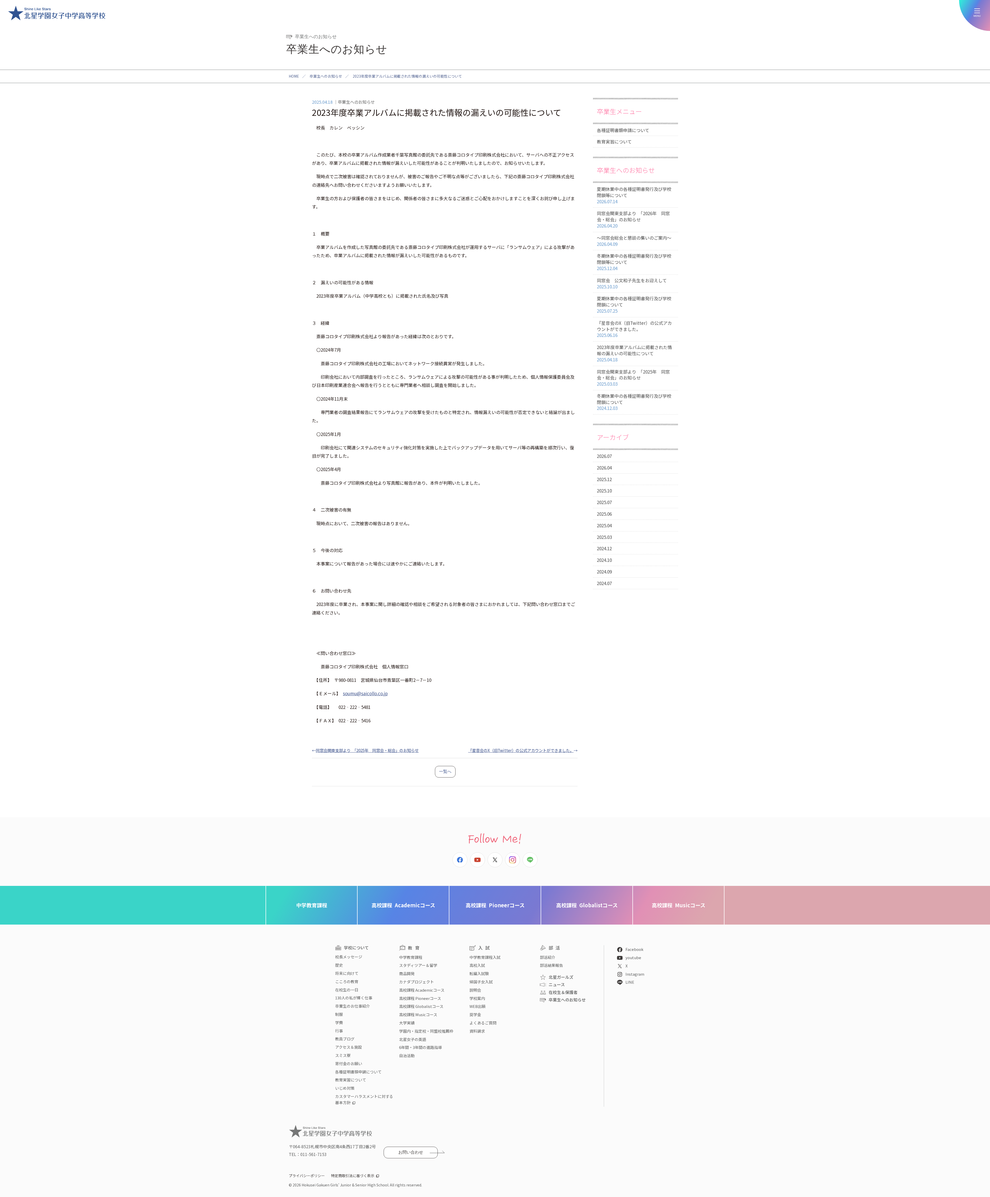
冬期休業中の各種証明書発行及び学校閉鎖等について (634, 262)
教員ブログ (344, 1038)
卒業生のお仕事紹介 (352, 1006)
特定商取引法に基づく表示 (352, 1175)
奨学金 (475, 1014)
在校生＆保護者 (563, 992)
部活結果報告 (551, 965)
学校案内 (477, 998)
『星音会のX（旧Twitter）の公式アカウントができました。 (521, 750)
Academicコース (403, 905)
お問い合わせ (410, 1152)
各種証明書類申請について (623, 130)
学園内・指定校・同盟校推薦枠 (426, 1031)
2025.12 (604, 479)
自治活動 (407, 1055)
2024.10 (604, 560)
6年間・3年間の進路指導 (420, 1047)
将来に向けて (346, 973)
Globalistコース (587, 905)
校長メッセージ (348, 956)
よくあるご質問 (483, 1022)
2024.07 (604, 583)
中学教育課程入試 (484, 957)
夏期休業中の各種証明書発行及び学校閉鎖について (634, 304)
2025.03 (604, 537)
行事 (339, 1030)
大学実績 (407, 1022)
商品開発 (407, 973)
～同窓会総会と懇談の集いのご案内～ (634, 240)
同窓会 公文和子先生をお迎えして (632, 283)
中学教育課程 (311, 905)
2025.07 (604, 502)
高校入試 (477, 965)
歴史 (339, 965)
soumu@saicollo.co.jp (365, 693)
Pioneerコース (495, 905)
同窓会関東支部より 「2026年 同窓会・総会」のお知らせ (633, 219)
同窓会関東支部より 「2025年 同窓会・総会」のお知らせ (367, 750)
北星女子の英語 (412, 1039)
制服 (339, 1014)
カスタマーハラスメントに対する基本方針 (364, 1099)
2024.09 (604, 571)
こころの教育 (346, 981)
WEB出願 (477, 1006)
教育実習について (614, 141)
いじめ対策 (344, 1088)
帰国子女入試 (481, 981)
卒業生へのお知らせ (326, 76)
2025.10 (604, 490)
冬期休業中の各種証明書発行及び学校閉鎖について (634, 402)
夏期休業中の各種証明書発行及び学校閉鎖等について (634, 195)
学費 (339, 1022)
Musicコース (678, 905)
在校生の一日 (346, 989)
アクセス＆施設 (348, 1047)
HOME (294, 76)
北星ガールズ (561, 977)
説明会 (475, 990)
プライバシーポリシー (307, 1175)
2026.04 (604, 467)
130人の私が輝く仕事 (353, 997)
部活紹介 (547, 957)
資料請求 (477, 1031)
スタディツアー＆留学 (418, 965)
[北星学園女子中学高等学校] (57, 13)
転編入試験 (479, 973)
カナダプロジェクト (416, 981)
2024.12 (604, 548)
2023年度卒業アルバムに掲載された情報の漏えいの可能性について (634, 353)
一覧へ (445, 771)
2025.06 (604, 514)
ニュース (557, 984)
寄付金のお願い (348, 1063)
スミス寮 (343, 1055)
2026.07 (604, 456)
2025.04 (604, 525)
